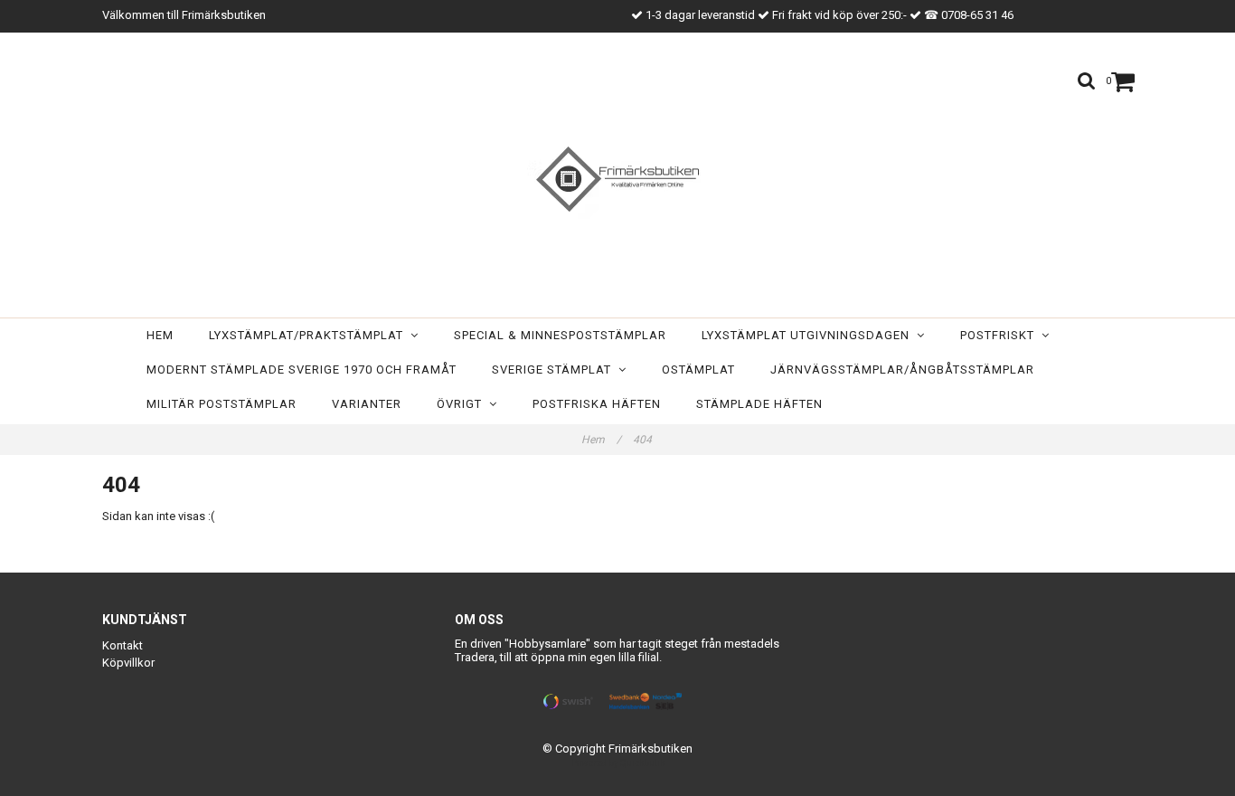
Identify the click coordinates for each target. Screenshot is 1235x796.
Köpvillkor (128, 662)
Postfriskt (1001, 335)
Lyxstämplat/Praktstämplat (309, 335)
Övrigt (463, 404)
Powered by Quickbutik (618, 763)
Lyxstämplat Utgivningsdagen (809, 335)
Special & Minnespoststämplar (560, 335)
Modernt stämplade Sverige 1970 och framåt (301, 369)
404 (644, 439)
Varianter (366, 404)
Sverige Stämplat (555, 369)
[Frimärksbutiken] (617, 179)
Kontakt (122, 645)
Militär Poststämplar (221, 404)
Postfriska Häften (597, 404)
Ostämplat (698, 369)
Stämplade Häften (759, 404)
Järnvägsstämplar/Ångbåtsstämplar (902, 369)
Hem (160, 335)
